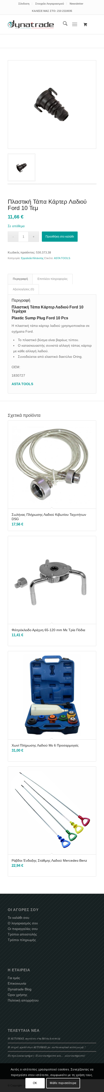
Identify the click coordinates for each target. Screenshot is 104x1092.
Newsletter (76, 3)
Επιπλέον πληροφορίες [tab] (52, 278)
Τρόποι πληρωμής (22, 940)
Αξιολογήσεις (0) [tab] (23, 289)
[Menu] (74, 24)
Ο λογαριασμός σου (23, 923)
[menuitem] (24, 3)
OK (35, 1083)
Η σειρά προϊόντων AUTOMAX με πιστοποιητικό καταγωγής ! (47, 1047)
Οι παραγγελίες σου (23, 929)
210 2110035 (64, 10)
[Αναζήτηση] (62, 24)
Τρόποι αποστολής (22, 934)
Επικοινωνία (17, 983)
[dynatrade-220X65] (31, 24)
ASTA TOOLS (62, 258)
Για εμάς (14, 978)
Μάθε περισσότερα (63, 1083)
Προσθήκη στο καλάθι (59, 236)
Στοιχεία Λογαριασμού (49, 3)
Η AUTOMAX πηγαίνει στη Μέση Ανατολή (34, 1038)
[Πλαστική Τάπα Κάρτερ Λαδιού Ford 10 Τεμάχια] (52, 104)
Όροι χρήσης (17, 995)
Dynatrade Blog (19, 989)
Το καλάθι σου (18, 918)
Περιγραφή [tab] (20, 278)
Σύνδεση (24, 3)
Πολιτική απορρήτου (23, 1000)
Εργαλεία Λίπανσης (32, 258)
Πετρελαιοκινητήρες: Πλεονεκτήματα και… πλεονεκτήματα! (46, 1055)
